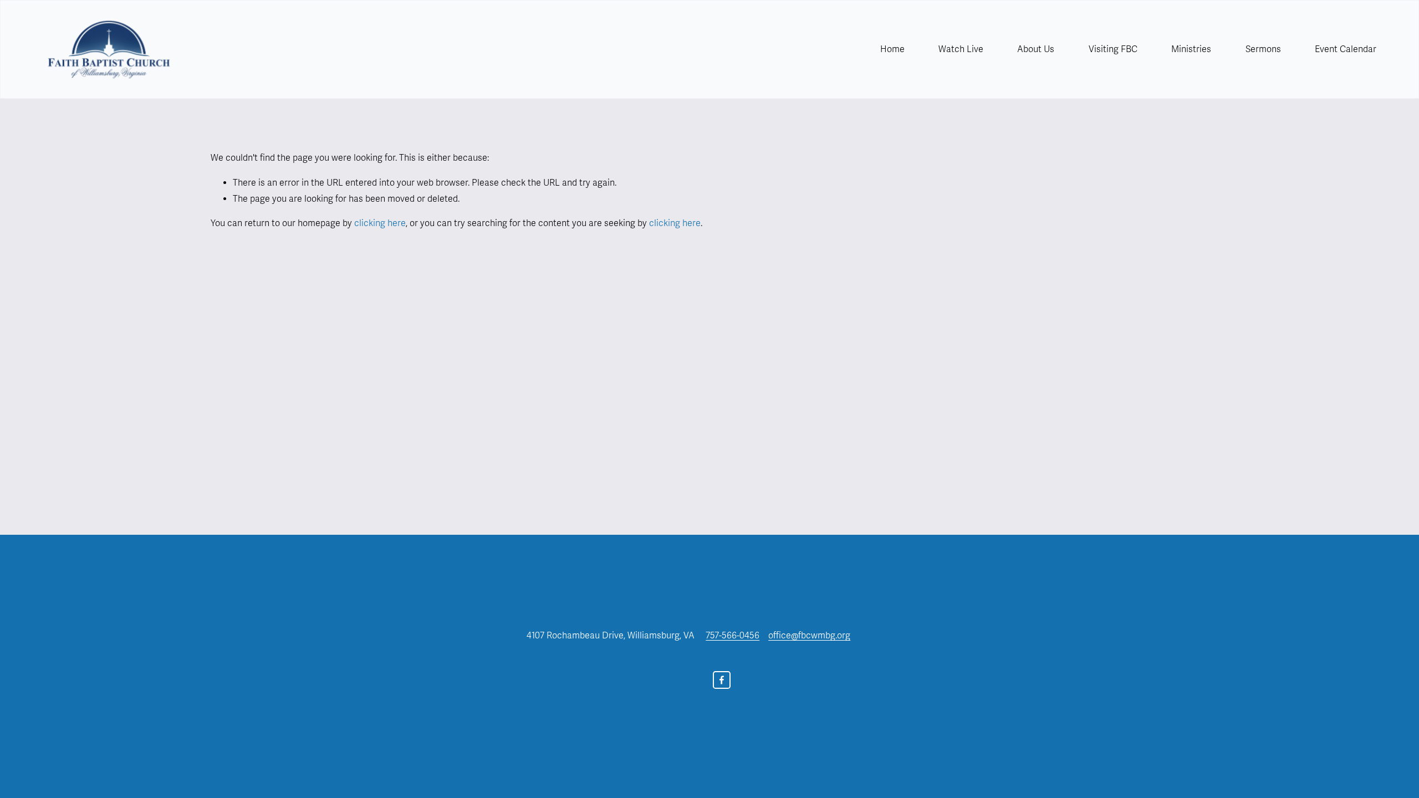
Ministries (1191, 49)
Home (892, 49)
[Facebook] (722, 680)
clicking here (380, 223)
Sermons (1263, 49)
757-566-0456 (732, 635)
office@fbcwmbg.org (809, 635)
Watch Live (960, 49)
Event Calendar (1345, 49)
